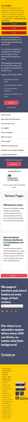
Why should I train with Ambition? (10, 119)
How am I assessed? (7, 132)
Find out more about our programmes (12, 306)
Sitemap (4, 376)
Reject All (14, 28)
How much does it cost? (8, 123)
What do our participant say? (9, 146)
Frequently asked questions (9, 154)
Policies (9, 376)
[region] (14, 18)
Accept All (14, 32)
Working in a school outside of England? (12, 150)
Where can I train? (6, 137)
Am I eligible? (5, 128)
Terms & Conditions (7, 370)
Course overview (6, 115)
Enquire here (11, 107)
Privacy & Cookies (6, 368)
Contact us (8, 354)
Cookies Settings (6, 378)
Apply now (11, 103)
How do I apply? (5, 141)
